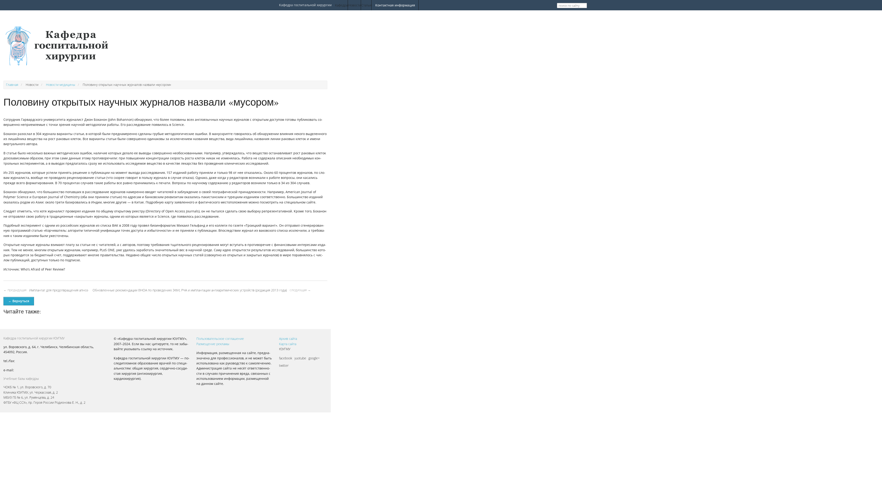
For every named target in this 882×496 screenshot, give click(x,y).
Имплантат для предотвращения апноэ (58, 290)
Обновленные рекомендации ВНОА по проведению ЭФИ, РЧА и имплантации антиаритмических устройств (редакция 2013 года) (190, 290)
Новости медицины (60, 84)
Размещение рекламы (212, 344)
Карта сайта (287, 344)
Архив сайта (288, 338)
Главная (12, 84)
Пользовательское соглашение (220, 338)
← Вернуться (18, 301)
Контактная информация (395, 5)
